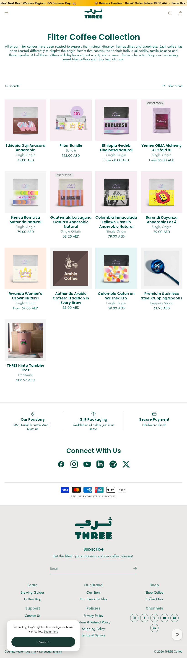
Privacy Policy (93, 615)
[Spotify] (174, 618)
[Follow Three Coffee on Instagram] (74, 465)
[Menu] (10, 13)
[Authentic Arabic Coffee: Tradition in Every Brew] (70, 268)
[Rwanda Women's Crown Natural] (25, 268)
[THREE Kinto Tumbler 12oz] (25, 340)
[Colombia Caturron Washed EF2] (116, 268)
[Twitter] (154, 618)
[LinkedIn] (154, 628)
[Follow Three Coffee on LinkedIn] (100, 465)
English (57, 651)
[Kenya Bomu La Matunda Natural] (25, 192)
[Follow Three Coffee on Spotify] (113, 465)
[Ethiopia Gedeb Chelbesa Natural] (116, 120)
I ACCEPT (43, 642)
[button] (170, 13)
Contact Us (32, 615)
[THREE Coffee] (93, 13)
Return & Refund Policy (93, 622)
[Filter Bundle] (70, 120)
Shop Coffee (154, 592)
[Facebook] (144, 618)
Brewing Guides (32, 592)
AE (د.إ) (31, 651)
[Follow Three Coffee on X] (126, 465)
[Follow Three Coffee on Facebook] (61, 465)
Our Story (93, 592)
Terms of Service (93, 635)
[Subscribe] (131, 568)
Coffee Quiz (154, 599)
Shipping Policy (93, 628)
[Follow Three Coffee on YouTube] (87, 465)
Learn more (51, 631)
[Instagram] (134, 618)
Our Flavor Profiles (93, 599)
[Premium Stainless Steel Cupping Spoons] (161, 268)
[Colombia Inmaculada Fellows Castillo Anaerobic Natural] (116, 192)
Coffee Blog (32, 599)
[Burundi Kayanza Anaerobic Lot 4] (161, 192)
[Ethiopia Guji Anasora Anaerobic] (25, 120)
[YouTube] (164, 618)
